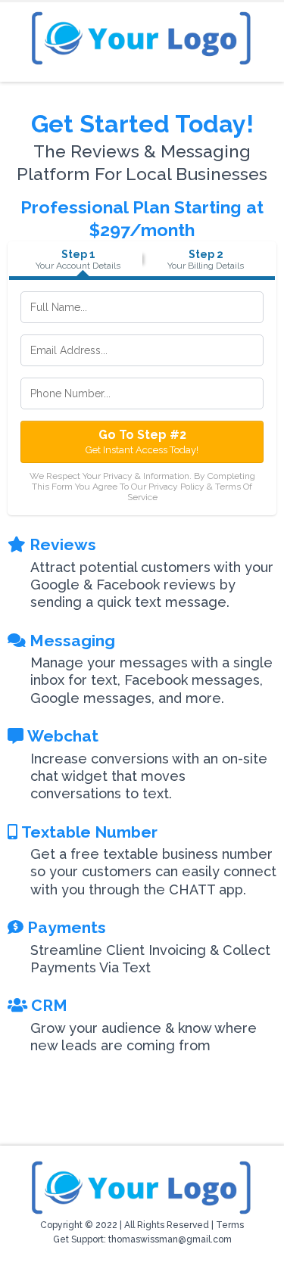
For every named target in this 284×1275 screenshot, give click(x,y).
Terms (230, 1225)
